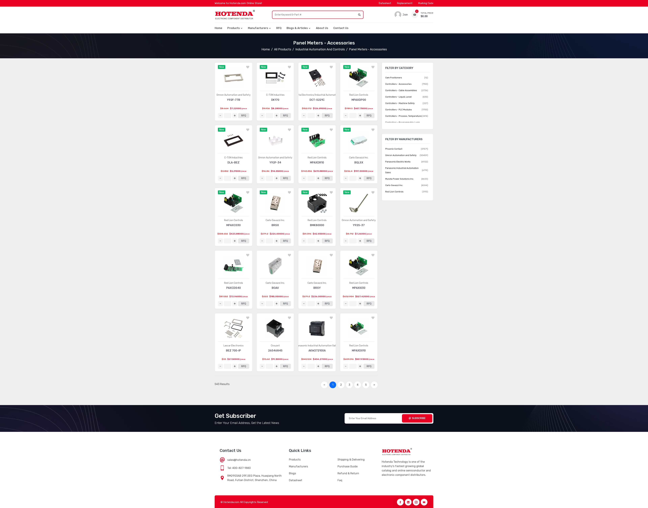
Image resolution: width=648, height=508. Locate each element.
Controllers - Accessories (398, 84)
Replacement (404, 3)
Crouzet (275, 345)
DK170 (275, 99)
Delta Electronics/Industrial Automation (317, 95)
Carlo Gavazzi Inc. (358, 157)
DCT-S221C (317, 99)
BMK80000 (317, 225)
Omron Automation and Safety (234, 95)
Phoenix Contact (393, 149)
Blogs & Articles (297, 28)
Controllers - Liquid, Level (398, 97)
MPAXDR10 (317, 162)
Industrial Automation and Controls (320, 49)
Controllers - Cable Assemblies (401, 90)
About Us (322, 28)
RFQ (278, 28)
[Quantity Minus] (220, 115)
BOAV (275, 287)
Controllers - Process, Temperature (403, 116)
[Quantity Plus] (234, 115)
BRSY (317, 287)
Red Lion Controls (358, 95)
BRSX (275, 225)
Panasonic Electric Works (398, 161)
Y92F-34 (275, 162)
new (221, 67)
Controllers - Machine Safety (400, 103)
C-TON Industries (275, 95)
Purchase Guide (348, 466)
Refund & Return (348, 473)
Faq (340, 480)
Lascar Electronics (233, 345)
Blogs (292, 473)
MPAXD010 (359, 350)
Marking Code (425, 3)
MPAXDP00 (359, 99)
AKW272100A (317, 350)
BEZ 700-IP (233, 350)
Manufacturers (258, 28)
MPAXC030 (233, 225)
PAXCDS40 (233, 287)
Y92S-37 (359, 225)
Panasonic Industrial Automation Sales (317, 345)
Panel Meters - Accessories (368, 49)
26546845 (275, 350)
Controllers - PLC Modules (398, 109)
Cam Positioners (393, 77)
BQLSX (358, 162)
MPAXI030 (358, 287)
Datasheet (385, 3)
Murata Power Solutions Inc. (399, 179)
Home (218, 28)
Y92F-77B (233, 99)
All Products (282, 49)
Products (233, 28)
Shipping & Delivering (351, 459)
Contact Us (340, 28)
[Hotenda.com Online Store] (235, 15)
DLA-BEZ (233, 162)
